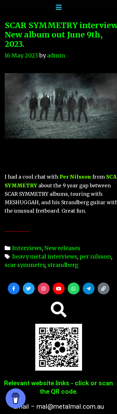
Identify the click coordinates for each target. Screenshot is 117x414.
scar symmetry (25, 265)
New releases (62, 248)
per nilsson (95, 256)
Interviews (27, 248)
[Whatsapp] (74, 288)
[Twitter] (29, 288)
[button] (58, 309)
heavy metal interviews (44, 256)
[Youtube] (59, 288)
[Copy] (104, 288)
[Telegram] (89, 288)
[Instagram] (44, 288)
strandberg (63, 265)
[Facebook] (14, 288)
